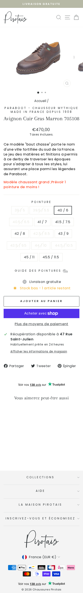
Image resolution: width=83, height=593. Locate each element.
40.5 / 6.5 (21, 222)
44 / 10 (41, 245)
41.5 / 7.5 (62, 222)
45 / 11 (29, 257)
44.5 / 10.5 (64, 245)
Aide (40, 491)
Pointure (41, 202)
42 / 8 (19, 233)
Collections (40, 477)
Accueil (40, 101)
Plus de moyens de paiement (41, 324)
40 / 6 (62, 210)
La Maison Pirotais (40, 505)
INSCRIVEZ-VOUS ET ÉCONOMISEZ (40, 518)
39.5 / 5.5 (41, 210)
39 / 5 (20, 210)
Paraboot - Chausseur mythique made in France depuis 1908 (41, 110)
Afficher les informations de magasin (38, 352)
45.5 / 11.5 (51, 257)
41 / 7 (42, 222)
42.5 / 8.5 (41, 233)
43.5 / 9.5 (18, 245)
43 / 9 (63, 233)
